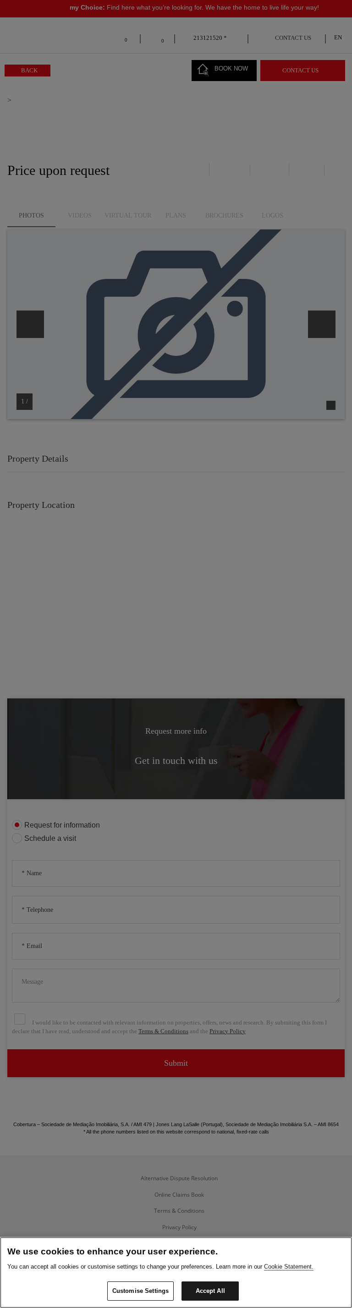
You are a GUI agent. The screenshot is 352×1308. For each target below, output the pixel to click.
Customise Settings (140, 1290)
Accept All (210, 1290)
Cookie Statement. (289, 1266)
